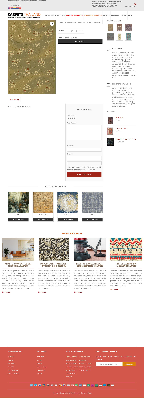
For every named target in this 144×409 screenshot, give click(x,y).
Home (47, 15)
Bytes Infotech (86, 393)
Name (70, 146)
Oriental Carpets (72, 367)
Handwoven (41, 370)
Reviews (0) (14, 100)
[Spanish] (14, 8)
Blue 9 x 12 (43, 215)
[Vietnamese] (20, 8)
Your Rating (71, 115)
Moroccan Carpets (85, 363)
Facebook (11, 357)
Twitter (10, 360)
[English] (9, 8)
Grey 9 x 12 (68, 215)
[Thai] (17, 8)
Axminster (40, 357)
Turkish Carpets (84, 370)
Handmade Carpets (74, 15)
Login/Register (130, 7)
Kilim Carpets (83, 360)
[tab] (14, 99)
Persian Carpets (71, 370)
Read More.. (6, 292)
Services (60, 15)
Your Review (71, 123)
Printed (39, 363)
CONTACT (123, 15)
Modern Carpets (82, 22)
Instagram (11, 363)
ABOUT (53, 15)
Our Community (13, 370)
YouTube (11, 367)
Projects (106, 15)
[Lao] (12, 8)
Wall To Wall (41, 367)
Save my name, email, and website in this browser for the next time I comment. (84, 168)
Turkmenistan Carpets (71, 375)
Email (70, 154)
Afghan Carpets (71, 357)
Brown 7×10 (18, 215)
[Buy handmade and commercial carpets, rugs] (24, 15)
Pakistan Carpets (85, 367)
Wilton (39, 360)
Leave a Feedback (13, 374)
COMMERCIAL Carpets (92, 15)
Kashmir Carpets (71, 360)
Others (39, 374)
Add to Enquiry (80, 41)
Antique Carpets (84, 357)
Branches (115, 15)
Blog (130, 15)
